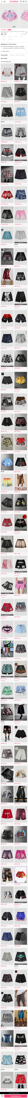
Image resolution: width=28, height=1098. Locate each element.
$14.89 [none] (16, 101)
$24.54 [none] (2, 451)
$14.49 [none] (2, 411)
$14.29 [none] (2, 1027)
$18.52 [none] (16, 700)
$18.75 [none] (2, 864)
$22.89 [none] (16, 763)
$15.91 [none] (2, 763)
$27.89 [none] (2, 244)
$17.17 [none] (16, 511)
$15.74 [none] (2, 368)
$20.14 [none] (2, 327)
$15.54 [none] (3, 204)
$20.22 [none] (2, 678)
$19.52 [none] (2, 1007)
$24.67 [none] (16, 348)
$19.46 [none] (16, 946)
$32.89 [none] (16, 266)
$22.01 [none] (16, 783)
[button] (2, 1)
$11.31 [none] (17, 142)
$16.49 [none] (2, 743)
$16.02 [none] (2, 803)
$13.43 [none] (3, 183)
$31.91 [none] (16, 286)
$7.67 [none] (17, 121)
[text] (14, 15)
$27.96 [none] (2, 511)
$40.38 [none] (16, 306)
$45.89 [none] (2, 286)
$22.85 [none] (3, 224)
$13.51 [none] (2, 700)
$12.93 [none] (2, 573)
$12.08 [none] (17, 204)
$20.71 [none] (16, 553)
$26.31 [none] (2, 266)
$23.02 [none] (16, 823)
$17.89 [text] (3, 29)
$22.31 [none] (2, 553)
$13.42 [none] (16, 925)
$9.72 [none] (15, 843)
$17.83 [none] (16, 411)
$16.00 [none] (17, 224)
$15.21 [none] (2, 987)
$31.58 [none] (16, 678)
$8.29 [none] (3, 142)
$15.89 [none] (16, 244)
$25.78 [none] (16, 573)
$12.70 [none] (17, 162)
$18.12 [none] (16, 1027)
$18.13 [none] (16, 431)
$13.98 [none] (2, 616)
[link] (21, 1)
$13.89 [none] (16, 1007)
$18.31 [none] (2, 81)
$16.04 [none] (16, 616)
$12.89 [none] (16, 327)
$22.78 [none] (16, 532)
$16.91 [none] (2, 348)
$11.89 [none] (2, 162)
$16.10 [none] (2, 946)
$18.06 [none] (16, 864)
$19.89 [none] (2, 471)
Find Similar (16, 1096)
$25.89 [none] (2, 121)
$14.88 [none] (2, 101)
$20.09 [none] (16, 595)
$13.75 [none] (16, 1089)
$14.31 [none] (16, 884)
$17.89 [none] (2, 595)
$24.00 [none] (2, 532)
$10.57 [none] (17, 81)
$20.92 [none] (16, 471)
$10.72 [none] (17, 183)
